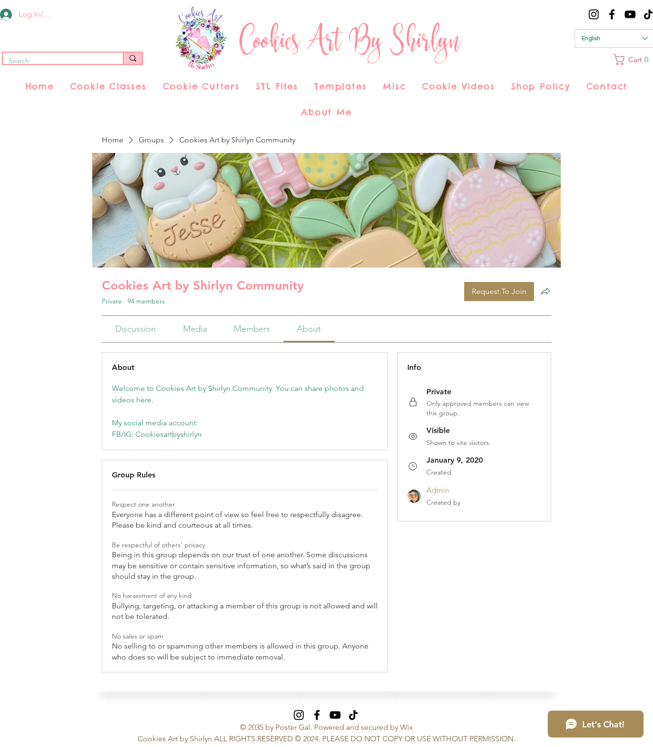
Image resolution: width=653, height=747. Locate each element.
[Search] (132, 58)
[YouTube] (630, 14)
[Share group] (545, 291)
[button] (108, 86)
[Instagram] (593, 14)
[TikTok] (353, 715)
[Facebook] (612, 14)
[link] (135, 329)
